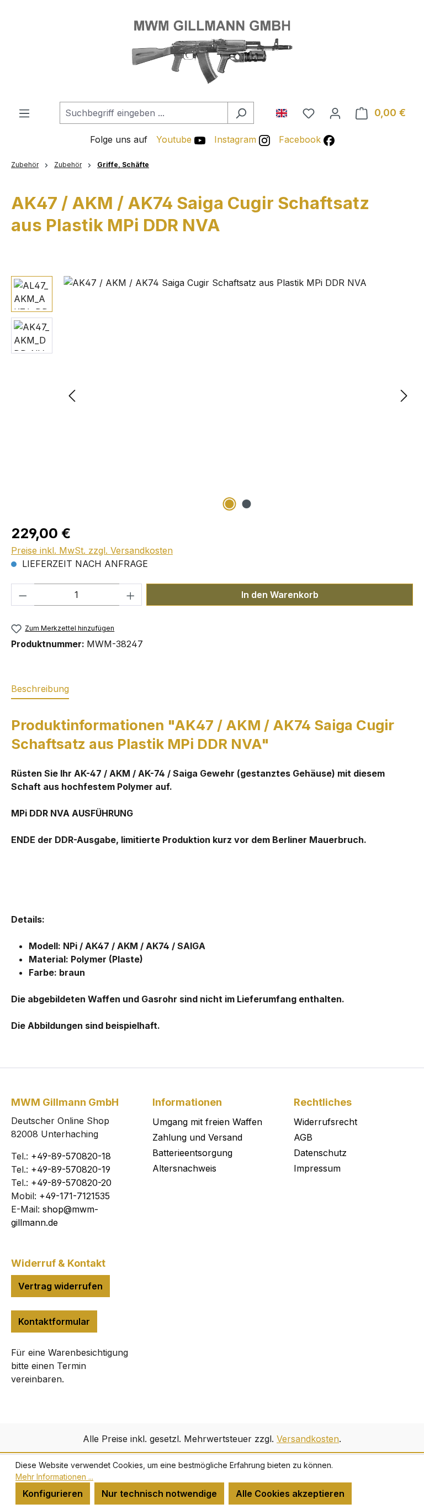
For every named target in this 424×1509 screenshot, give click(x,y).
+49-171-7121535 (74, 1195)
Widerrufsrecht (325, 1121)
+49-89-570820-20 (71, 1182)
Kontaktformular (54, 1321)
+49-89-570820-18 (71, 1156)
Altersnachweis (184, 1168)
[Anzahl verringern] (22, 595)
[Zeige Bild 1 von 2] (229, 503)
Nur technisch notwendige (159, 1493)
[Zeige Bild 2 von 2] (246, 503)
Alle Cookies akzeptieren (290, 1493)
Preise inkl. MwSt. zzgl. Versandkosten (92, 550)
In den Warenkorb (280, 594)
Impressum (317, 1168)
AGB (303, 1137)
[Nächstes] (404, 395)
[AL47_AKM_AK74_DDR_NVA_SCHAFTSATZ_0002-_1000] (237, 395)
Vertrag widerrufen (60, 1286)
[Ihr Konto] (335, 113)
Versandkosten (308, 1438)
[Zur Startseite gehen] (212, 51)
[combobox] (144, 113)
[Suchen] (240, 113)
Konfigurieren (53, 1493)
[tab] (40, 689)
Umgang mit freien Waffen (207, 1121)
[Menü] (24, 113)
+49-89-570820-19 (70, 1169)
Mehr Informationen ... (54, 1476)
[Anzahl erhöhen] (130, 595)
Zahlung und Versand (197, 1137)
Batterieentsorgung (192, 1152)
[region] (212, 395)
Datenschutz (320, 1152)
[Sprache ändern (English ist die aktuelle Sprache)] (285, 110)
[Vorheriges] (71, 395)
